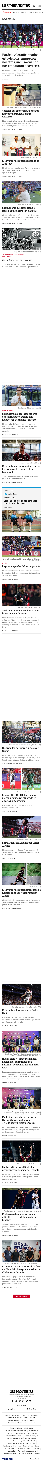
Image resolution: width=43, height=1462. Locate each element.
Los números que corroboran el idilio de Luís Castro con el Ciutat (19, 209)
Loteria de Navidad (9, 1448)
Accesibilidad (34, 1415)
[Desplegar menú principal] (39, 6)
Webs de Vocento (34, 1459)
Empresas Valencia (13, 1441)
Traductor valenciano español (13, 1436)
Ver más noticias (21, 1296)
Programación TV (33, 1431)
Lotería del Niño (20, 1448)
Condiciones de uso (30, 1418)
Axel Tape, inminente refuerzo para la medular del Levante (20, 612)
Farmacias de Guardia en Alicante (27, 1451)
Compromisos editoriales (15, 1423)
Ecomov (37, 1446)
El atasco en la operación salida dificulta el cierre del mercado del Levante (19, 1217)
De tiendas (37, 1453)
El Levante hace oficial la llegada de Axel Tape (20, 162)
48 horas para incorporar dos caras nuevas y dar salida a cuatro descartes (20, 113)
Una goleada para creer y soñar (17, 259)
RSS (19, 1453)
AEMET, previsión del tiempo (16, 1443)
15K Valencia (9, 1433)
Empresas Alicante (20, 1433)
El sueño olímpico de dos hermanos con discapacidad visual (20, 502)
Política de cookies (29, 1423)
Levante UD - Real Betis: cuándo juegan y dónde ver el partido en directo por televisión (19, 798)
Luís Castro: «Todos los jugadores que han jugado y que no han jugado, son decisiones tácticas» (19, 416)
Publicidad (25, 1420)
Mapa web (32, 1420)
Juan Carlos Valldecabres (9, 763)
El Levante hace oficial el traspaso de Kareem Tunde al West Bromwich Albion (21, 892)
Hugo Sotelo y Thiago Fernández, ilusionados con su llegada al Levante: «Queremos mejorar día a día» (20, 1063)
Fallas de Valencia (28, 1428)
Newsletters (17, 1446)
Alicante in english (27, 1453)
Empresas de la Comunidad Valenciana (15, 1431)
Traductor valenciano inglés (14, 1438)
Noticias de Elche (11, 1451)
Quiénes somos (16, 1415)
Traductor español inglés (31, 1436)
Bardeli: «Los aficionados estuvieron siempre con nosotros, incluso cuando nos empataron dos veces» (21, 60)
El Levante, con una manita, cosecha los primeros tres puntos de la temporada (21, 469)
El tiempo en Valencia (16, 1428)
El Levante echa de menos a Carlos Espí (20, 1012)
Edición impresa (7, 1446)
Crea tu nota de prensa (9, 1453)
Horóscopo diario (31, 1443)
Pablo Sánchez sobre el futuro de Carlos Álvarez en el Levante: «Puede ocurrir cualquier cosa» (19, 1119)
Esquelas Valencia (32, 1433)
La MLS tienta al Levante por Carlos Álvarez (20, 844)
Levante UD (8, 19)
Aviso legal (26, 1415)
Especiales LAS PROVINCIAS (27, 1441)
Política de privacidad (14, 1420)
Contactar (7, 1415)
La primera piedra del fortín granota (21, 566)
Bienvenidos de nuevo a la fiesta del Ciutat (20, 749)
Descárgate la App (28, 1446)
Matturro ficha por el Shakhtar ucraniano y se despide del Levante (20, 1169)
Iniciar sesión (34, 6)
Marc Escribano (6, 129)
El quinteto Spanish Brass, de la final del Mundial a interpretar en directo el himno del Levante (21, 1269)
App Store (12, 1409)
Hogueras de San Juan (33, 1448)
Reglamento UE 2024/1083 (14, 1418)
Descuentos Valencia (30, 1438)
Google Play (32, 1409)
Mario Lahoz (5, 811)
